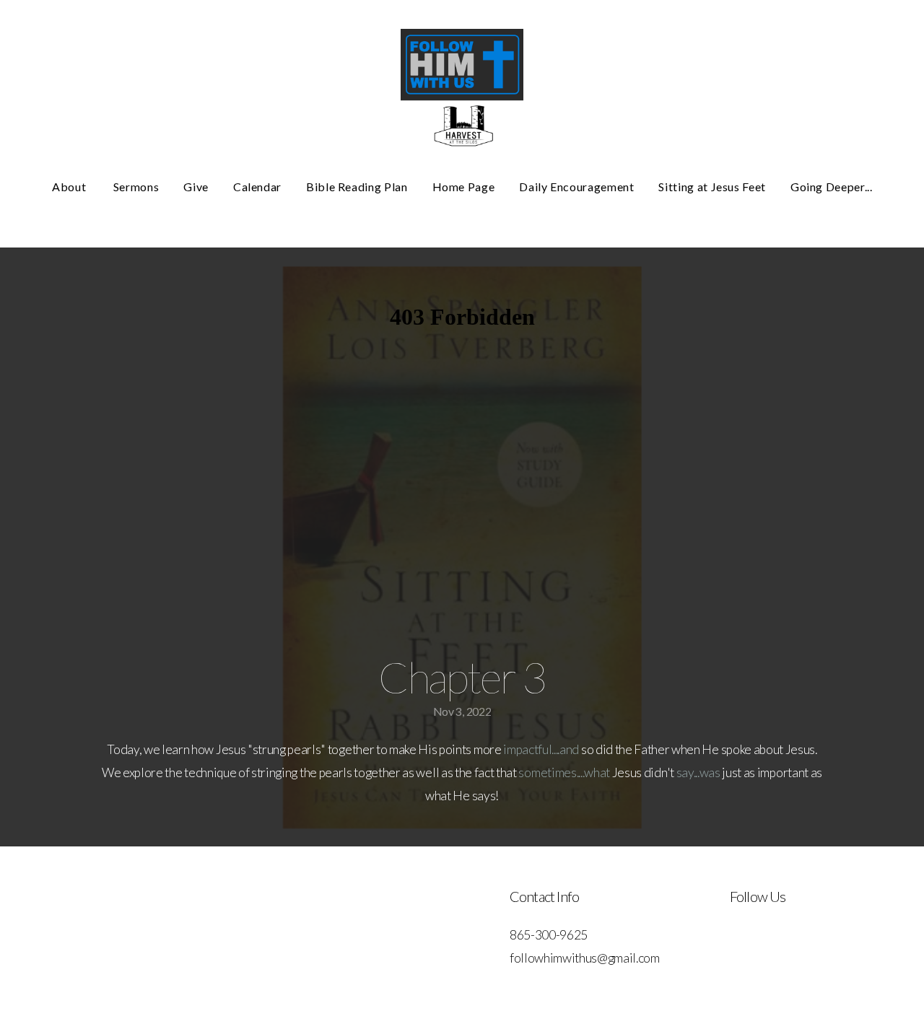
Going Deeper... (831, 186)
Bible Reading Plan (357, 186)
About (70, 186)
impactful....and (541, 749)
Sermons (136, 186)
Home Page (463, 186)
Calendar (257, 186)
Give (196, 186)
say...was (698, 772)
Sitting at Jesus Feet (711, 186)
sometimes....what (564, 772)
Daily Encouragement (576, 186)
